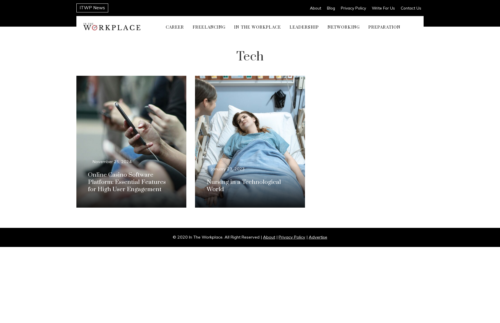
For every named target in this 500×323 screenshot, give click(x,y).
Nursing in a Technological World (244, 185)
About (315, 7)
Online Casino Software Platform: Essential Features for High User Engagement (127, 182)
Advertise (318, 237)
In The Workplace (257, 26)
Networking (344, 26)
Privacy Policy (353, 7)
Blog (331, 7)
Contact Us (411, 7)
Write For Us (383, 7)
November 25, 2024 (112, 161)
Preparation (384, 26)
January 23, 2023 (228, 168)
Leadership (304, 26)
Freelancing (209, 26)
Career (175, 26)
